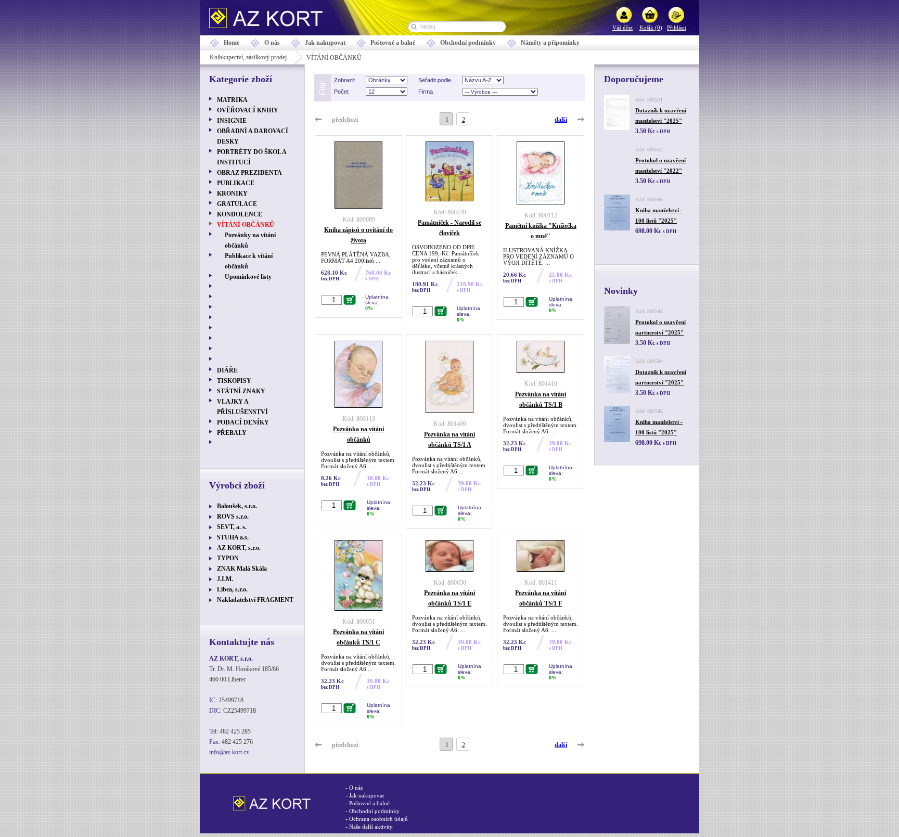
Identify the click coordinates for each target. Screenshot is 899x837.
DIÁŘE (227, 370)
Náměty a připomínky (550, 42)
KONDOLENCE (239, 214)
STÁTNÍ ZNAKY (241, 391)
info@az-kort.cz (229, 752)
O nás (272, 42)
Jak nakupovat (325, 42)
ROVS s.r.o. (233, 516)
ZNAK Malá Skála (242, 568)
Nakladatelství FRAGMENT (255, 599)
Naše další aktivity (371, 826)
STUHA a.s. (233, 537)
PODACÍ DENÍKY (243, 422)
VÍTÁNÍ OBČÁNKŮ (245, 224)
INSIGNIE (232, 120)
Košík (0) (650, 27)
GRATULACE (237, 204)
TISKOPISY (234, 380)
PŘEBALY (232, 432)
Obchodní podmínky (468, 42)
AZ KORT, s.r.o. (239, 547)
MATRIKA (232, 100)
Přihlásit (676, 27)
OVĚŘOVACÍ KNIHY (247, 110)
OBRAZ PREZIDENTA (249, 172)
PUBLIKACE (235, 183)
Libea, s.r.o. (232, 589)
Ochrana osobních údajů (378, 819)
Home (231, 42)
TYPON (228, 558)
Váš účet (622, 27)
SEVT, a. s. (232, 527)
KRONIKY (232, 193)
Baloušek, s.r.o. (237, 506)
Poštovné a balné (392, 42)
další (561, 119)
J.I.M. (225, 579)
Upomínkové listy (248, 276)
